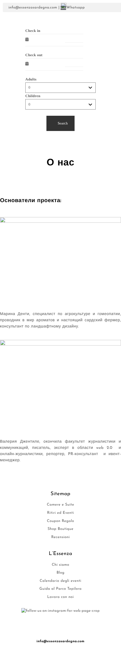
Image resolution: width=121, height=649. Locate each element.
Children (33, 96)
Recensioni (60, 537)
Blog (60, 573)
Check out (33, 55)
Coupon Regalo (60, 521)
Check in (32, 31)
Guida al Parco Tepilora (60, 589)
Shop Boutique (60, 529)
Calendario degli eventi (60, 581)
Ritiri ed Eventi (60, 513)
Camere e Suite (60, 505)
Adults (31, 79)
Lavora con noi (60, 597)
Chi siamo (60, 565)
